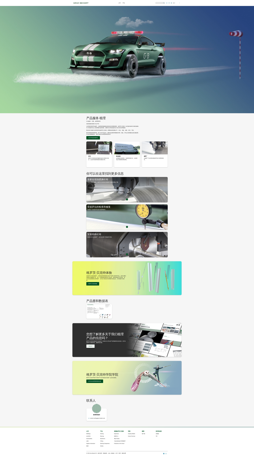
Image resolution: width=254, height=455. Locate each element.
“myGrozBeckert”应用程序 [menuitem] (119, 441)
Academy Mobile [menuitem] (131, 433)
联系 (120, 453)
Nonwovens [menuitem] (102, 438)
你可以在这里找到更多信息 (94, 381)
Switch (127, 199)
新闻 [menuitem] (143, 431)
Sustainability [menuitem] (89, 438)
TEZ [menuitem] (156, 436)
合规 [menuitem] (87, 441)
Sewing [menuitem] (101, 446)
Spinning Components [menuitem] (105, 443)
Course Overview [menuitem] (131, 436)
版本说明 (100, 453)
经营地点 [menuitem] (88, 433)
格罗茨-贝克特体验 (92, 283)
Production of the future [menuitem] (119, 443)
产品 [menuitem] (101, 431)
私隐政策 (105, 453)
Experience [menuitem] (116, 433)
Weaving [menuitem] (102, 436)
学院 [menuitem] (129, 431)
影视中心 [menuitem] (116, 436)
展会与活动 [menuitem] (116, 438)
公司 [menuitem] (87, 431)
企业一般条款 (111, 453)
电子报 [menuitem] (143, 433)
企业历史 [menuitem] (88, 436)
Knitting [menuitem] (102, 433)
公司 (119, 3)
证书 (116, 453)
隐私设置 (124, 453)
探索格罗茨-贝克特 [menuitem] (119, 431)
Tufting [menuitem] (101, 441)
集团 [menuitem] (87, 446)
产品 (124, 3)
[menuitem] (166, 3)
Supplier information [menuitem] (90, 443)
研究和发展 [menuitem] (159, 431)
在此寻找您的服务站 (93, 137)
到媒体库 (90, 346)
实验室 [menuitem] (157, 433)
